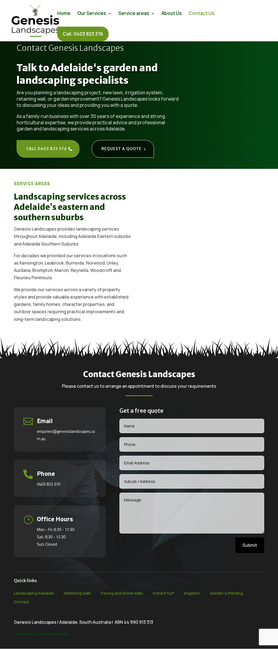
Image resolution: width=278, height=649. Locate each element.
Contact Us (201, 13)
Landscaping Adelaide (34, 593)
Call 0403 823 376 (46, 148)
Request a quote (121, 148)
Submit (249, 545)
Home (64, 13)
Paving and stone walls (122, 593)
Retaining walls (77, 593)
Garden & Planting (226, 593)
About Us (172, 13)
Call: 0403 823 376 (83, 34)
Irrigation (192, 593)
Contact (21, 601)
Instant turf (163, 593)
